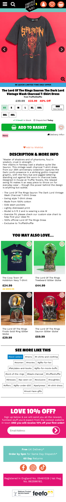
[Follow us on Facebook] (23, 467)
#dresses (11, 380)
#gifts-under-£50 (22, 385)
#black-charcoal (35, 374)
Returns (33, 458)
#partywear (39, 385)
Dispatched (44, 120)
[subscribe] (55, 430)
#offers (7, 385)
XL (32, 107)
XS (4, 107)
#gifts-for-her (44, 362)
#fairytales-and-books (20, 368)
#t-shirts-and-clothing (46, 357)
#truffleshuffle (53, 374)
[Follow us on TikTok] (42, 467)
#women (19, 362)
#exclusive (40, 380)
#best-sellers (15, 357)
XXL (39, 107)
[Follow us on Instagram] (33, 467)
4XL (13, 114)
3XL (5, 114)
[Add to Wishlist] (61, 127)
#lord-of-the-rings (14, 374)
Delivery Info (56, 134)
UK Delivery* (33, 449)
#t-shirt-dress (55, 385)
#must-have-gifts (33, 391)
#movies (30, 362)
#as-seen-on (25, 380)
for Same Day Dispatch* (33, 453)
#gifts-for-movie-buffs (45, 368)
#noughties (54, 380)
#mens (28, 357)
